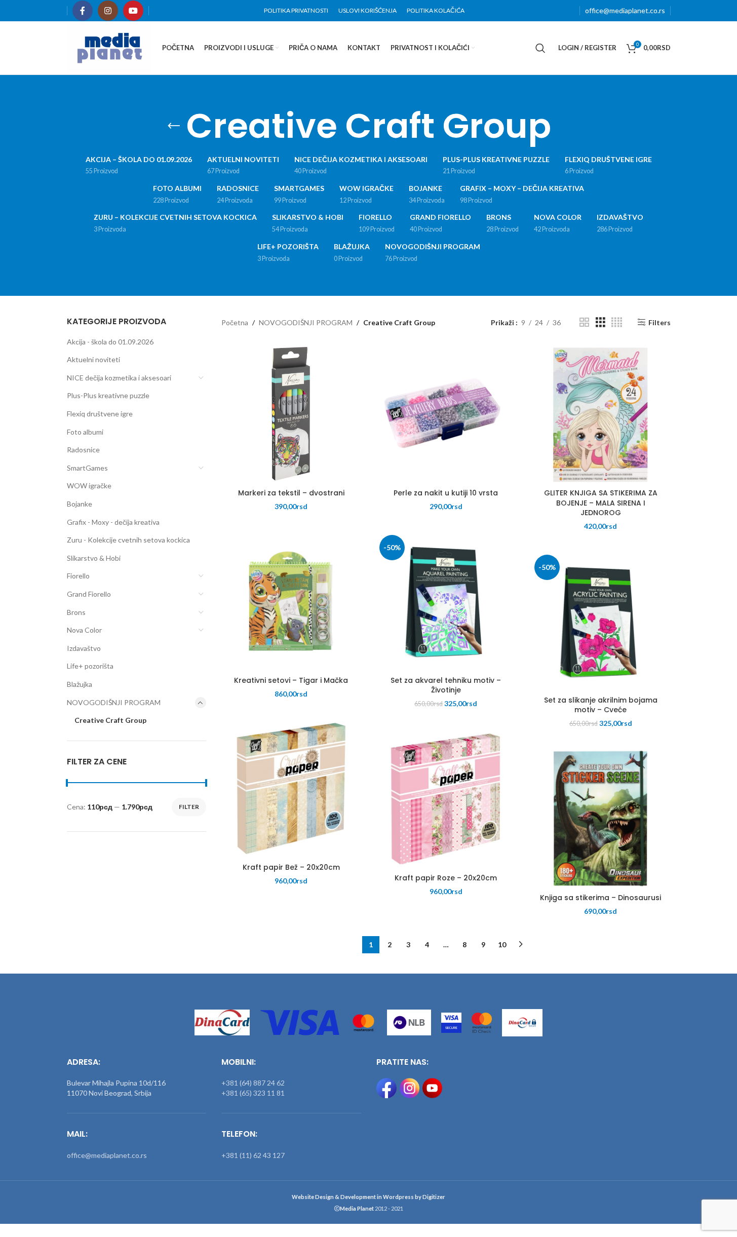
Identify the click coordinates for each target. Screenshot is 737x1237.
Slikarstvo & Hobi (94, 558)
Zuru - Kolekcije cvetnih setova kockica (128, 539)
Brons (76, 612)
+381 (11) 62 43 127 (253, 1155)
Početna (234, 322)
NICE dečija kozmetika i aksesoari (119, 377)
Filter (189, 806)
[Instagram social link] (108, 11)
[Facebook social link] (82, 11)
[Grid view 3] (600, 322)
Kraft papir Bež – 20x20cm (291, 867)
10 (502, 944)
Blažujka (79, 684)
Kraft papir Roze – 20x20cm (446, 878)
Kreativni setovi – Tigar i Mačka (291, 680)
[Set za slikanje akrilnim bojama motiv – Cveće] (600, 620)
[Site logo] (109, 47)
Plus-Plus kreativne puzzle (108, 395)
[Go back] (173, 126)
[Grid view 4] (616, 322)
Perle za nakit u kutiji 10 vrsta (446, 493)
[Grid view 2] (584, 322)
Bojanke (79, 503)
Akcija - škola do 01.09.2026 (110, 341)
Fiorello (78, 575)
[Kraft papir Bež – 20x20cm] (291, 788)
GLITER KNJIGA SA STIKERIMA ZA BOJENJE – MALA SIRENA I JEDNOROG (600, 503)
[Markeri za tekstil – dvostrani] (291, 413)
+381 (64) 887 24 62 (253, 1082)
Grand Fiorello (89, 594)
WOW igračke (89, 485)
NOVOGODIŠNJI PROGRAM (114, 702)
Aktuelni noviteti (93, 359)
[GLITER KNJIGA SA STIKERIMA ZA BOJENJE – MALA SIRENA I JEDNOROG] (600, 413)
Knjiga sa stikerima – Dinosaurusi (600, 898)
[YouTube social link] (133, 11)
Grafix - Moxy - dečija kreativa (113, 522)
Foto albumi (85, 432)
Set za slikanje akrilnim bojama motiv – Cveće (600, 705)
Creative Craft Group (110, 720)
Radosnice (83, 449)
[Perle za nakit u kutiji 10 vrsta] (445, 413)
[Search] (540, 48)
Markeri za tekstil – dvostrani (291, 493)
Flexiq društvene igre (100, 413)
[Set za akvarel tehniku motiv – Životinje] (445, 601)
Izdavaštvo (84, 648)
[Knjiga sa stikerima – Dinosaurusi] (600, 818)
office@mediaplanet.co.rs (625, 10)
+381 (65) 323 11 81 (253, 1093)
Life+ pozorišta (90, 666)
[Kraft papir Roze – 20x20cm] (445, 798)
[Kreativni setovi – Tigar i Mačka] (291, 601)
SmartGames (87, 467)
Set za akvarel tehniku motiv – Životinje (446, 685)
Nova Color (84, 630)
